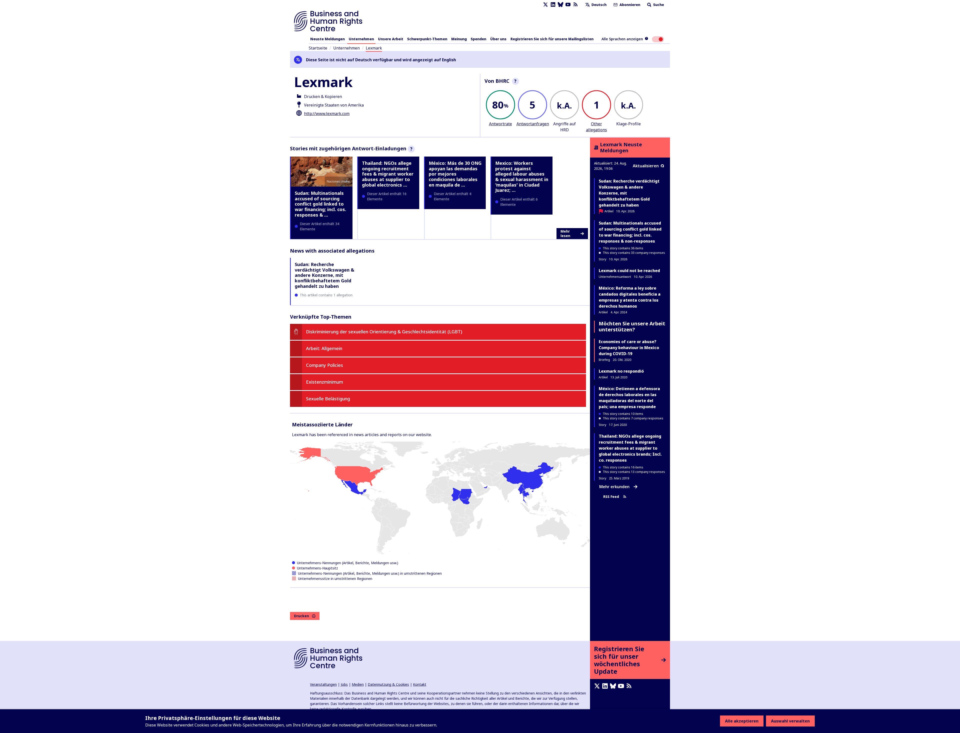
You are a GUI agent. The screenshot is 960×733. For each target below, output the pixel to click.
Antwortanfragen (532, 124)
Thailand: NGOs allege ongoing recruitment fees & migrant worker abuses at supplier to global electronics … (388, 174)
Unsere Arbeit (390, 39)
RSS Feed (611, 496)
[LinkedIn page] (553, 4)
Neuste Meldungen (327, 39)
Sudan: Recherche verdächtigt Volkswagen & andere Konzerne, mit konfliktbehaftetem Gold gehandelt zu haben (324, 275)
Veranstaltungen (323, 684)
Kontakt (419, 684)
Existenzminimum (324, 382)
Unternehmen (361, 39)
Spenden (478, 39)
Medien (358, 684)
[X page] (545, 4)
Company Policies (324, 365)
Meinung (459, 39)
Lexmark (374, 48)
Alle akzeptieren (741, 721)
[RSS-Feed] (575, 4)
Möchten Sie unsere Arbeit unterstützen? (632, 326)
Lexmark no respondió (621, 371)
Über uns (498, 39)
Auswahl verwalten (790, 721)
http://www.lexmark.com (327, 113)
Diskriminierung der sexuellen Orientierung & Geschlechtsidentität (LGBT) (384, 332)
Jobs (344, 684)
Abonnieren (629, 4)
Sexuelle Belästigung (328, 399)
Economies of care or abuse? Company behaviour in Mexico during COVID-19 (629, 347)
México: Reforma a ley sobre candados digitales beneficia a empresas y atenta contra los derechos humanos (629, 297)
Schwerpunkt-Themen (427, 39)
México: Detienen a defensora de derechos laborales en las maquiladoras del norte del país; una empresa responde (629, 397)
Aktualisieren (646, 166)
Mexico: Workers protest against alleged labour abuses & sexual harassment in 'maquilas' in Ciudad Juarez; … (521, 176)
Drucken (301, 615)
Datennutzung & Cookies (388, 684)
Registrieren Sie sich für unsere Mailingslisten (552, 39)
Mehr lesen (565, 233)
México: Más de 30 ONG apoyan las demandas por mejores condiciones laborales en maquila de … (455, 174)
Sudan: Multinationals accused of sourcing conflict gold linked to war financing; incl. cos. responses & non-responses (630, 232)
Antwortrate (500, 124)
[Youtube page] (568, 4)
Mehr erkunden (614, 486)
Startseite (318, 48)
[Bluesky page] (561, 4)
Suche (658, 4)
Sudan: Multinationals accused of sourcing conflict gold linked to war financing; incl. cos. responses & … (320, 204)
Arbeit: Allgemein (324, 348)
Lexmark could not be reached (629, 270)
